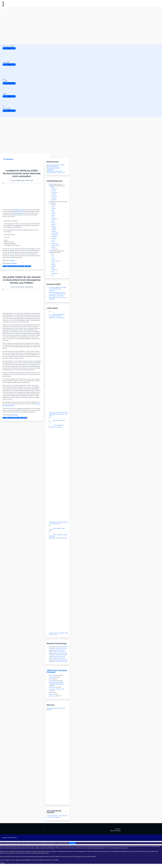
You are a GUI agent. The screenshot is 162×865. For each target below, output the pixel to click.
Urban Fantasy (55, 243)
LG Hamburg (21, 266)
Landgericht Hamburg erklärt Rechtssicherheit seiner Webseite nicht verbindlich (21, 173)
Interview (54, 194)
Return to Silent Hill (53, 675)
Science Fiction (55, 233)
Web (32, 180)
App (52, 254)
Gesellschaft (28, 180)
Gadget (53, 262)
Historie (53, 215)
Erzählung (54, 189)
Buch (53, 255)
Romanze (54, 229)
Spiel (53, 271)
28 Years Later (52, 695)
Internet (4, 417)
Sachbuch (54, 231)
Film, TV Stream (56, 261)
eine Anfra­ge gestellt (18, 213)
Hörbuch (53, 264)
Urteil (22, 417)
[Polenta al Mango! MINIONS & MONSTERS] (56, 169)
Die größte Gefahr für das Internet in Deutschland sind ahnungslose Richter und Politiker (22, 280)
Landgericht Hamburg (12, 266)
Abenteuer (54, 204)
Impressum (117, 829)
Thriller (53, 241)
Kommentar (54, 196)
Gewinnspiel (54, 192)
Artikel (53, 187)
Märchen (54, 226)
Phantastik (54, 227)
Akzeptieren (72, 843)
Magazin (53, 266)
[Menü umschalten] (9, 48)
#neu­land (12, 260)
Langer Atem (52, 677)
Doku (53, 210)
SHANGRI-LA (52, 290)
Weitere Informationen (63, 843)
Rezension (54, 199)
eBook (53, 259)
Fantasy (53, 213)
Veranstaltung (55, 273)
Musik (53, 268)
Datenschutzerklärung (115, 830)
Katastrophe (54, 218)
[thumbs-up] (3, 5)
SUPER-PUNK (52, 687)
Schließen (2, 863)
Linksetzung (27, 266)
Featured (54, 190)
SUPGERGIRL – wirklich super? (56, 295)
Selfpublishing (55, 234)
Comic (53, 257)
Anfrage (4, 266)
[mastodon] (3, 2)
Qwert (50, 679)
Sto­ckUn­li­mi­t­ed (13, 263)
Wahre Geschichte (56, 245)
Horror (53, 217)
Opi (50, 692)
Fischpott (51, 672)
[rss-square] (3, 4)
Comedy (53, 208)
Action (53, 206)
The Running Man (53, 680)
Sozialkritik (54, 236)
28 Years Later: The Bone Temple (56, 689)
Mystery (53, 224)
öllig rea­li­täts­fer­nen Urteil (18, 209)
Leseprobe (54, 198)
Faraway (51, 694)
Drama (53, 211)
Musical (53, 222)
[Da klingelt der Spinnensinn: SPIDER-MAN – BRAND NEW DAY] (56, 166)
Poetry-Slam (54, 269)
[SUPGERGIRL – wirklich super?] (54, 171)
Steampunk (54, 238)
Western (53, 247)
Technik (53, 240)
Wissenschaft (55, 249)
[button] (12, 46)
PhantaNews (7, 9)
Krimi (53, 220)
